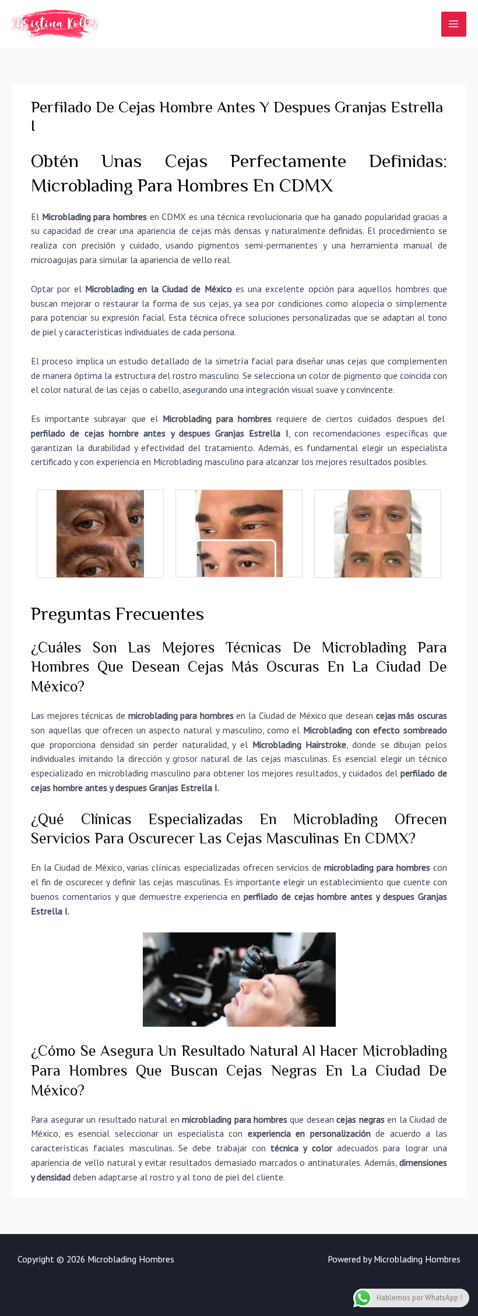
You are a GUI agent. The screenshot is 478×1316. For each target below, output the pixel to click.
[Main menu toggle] (453, 24)
